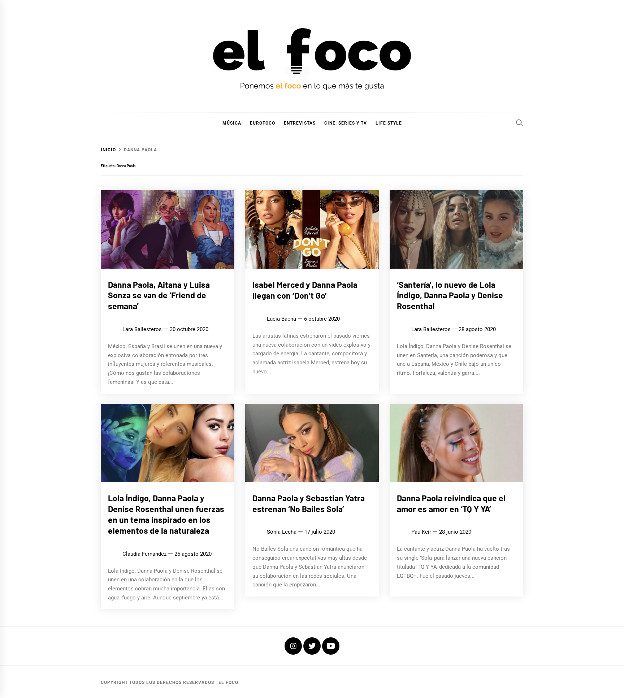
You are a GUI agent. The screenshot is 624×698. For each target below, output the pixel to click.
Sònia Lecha (281, 532)
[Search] (519, 123)
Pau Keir (421, 532)
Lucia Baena (281, 319)
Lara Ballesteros (142, 329)
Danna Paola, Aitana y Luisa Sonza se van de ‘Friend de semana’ (159, 295)
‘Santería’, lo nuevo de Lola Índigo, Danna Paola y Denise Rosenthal (450, 295)
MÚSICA (231, 123)
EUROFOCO (262, 123)
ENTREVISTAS (300, 123)
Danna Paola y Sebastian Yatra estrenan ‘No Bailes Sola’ (308, 503)
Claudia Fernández (144, 553)
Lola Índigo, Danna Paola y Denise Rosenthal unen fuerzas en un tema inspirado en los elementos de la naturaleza (166, 514)
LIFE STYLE (389, 123)
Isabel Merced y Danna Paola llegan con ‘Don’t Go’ (305, 289)
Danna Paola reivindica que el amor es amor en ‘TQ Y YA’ (451, 503)
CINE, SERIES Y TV (345, 123)
